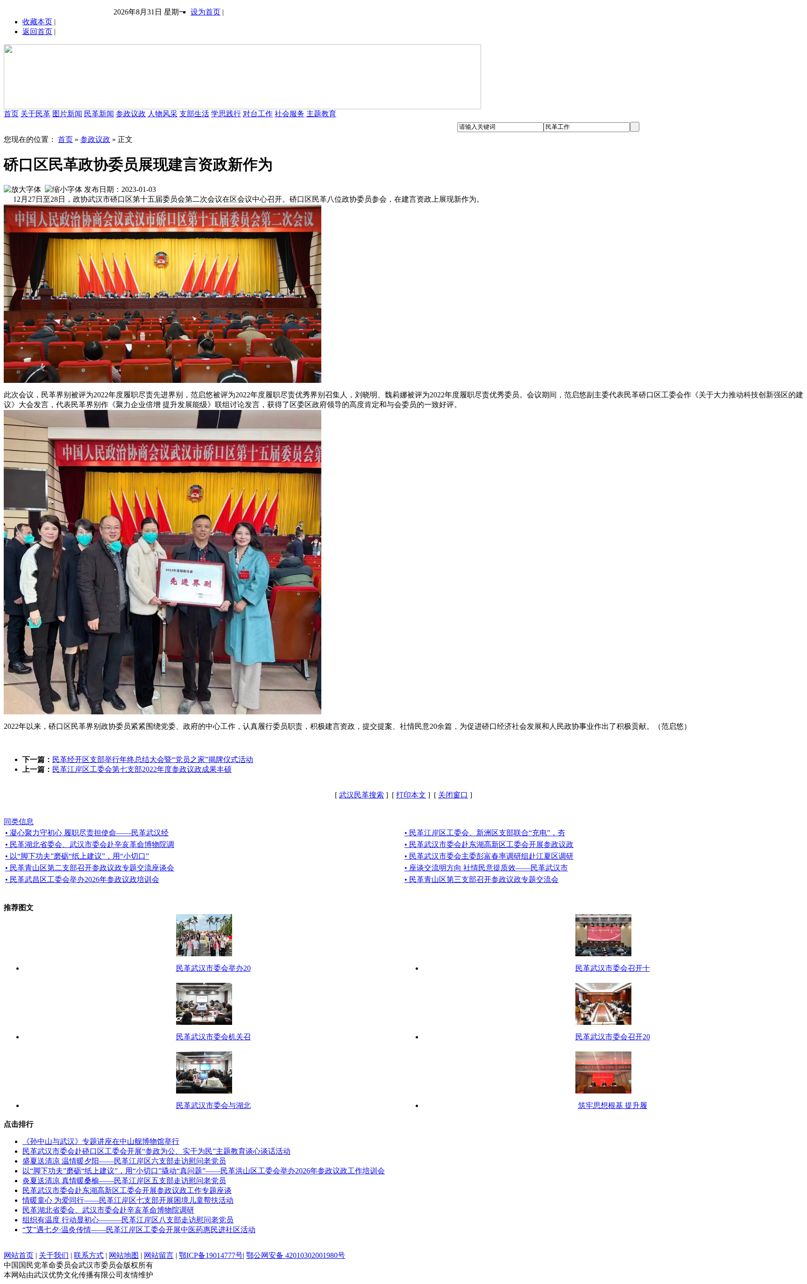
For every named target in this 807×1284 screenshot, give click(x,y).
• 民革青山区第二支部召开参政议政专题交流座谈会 (89, 868)
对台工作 (258, 114)
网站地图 (124, 1255)
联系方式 (89, 1255)
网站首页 (19, 1255)
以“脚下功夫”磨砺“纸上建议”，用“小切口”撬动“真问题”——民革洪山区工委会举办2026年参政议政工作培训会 (203, 1171)
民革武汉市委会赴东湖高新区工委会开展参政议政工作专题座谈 (127, 1190)
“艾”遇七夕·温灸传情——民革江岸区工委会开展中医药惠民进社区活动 (138, 1230)
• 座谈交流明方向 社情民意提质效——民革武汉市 (486, 868)
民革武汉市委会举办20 (213, 968)
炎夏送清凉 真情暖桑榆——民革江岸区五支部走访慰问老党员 (124, 1181)
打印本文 (411, 795)
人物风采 (162, 114)
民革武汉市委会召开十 (612, 968)
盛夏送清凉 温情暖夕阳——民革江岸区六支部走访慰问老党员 (124, 1161)
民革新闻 (99, 114)
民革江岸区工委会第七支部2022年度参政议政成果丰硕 (142, 769)
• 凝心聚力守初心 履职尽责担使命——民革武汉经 (87, 833)
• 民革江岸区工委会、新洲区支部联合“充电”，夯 (484, 833)
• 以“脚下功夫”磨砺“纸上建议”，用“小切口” (77, 856)
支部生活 (194, 114)
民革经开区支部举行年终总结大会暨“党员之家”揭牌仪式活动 (152, 759)
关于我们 (54, 1255)
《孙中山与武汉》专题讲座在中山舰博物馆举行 (100, 1141)
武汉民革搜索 (361, 795)
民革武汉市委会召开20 (612, 1037)
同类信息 (19, 821)
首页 (11, 114)
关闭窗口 (453, 795)
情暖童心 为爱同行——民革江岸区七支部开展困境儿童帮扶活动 (128, 1200)
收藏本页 (37, 22)
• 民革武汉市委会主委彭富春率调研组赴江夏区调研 (488, 856)
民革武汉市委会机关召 (213, 1037)
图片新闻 (67, 114)
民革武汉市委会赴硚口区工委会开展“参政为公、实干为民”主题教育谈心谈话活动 (156, 1151)
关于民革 (35, 114)
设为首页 (205, 12)
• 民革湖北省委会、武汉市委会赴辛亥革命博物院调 (89, 844)
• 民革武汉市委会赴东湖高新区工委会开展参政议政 (488, 844)
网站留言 (159, 1255)
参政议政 (131, 114)
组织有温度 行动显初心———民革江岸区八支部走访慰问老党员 (128, 1220)
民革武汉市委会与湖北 (213, 1105)
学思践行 (226, 114)
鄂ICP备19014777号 (211, 1255)
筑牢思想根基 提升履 (612, 1105)
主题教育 (321, 114)
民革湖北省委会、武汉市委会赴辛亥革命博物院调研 (108, 1210)
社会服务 (289, 114)
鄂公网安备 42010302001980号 (295, 1255)
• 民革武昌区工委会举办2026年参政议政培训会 (82, 879)
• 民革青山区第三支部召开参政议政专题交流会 (481, 879)
